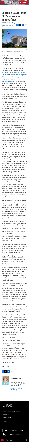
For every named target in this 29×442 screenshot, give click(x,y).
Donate (24, 2)
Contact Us (6, 414)
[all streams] (27, 440)
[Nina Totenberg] (5, 380)
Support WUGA (7, 417)
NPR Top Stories (11, 366)
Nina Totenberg (11, 23)
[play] (2, 440)
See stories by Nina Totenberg (16, 388)
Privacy (5, 421)
